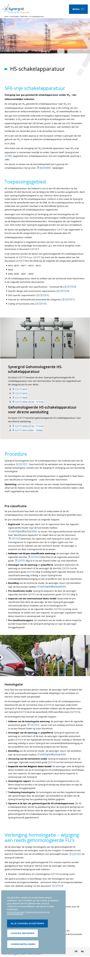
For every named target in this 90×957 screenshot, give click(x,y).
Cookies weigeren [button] (22, 933)
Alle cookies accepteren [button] (27, 923)
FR (76, 951)
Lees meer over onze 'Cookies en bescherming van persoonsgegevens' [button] (28, 913)
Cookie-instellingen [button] (23, 944)
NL (82, 951)
